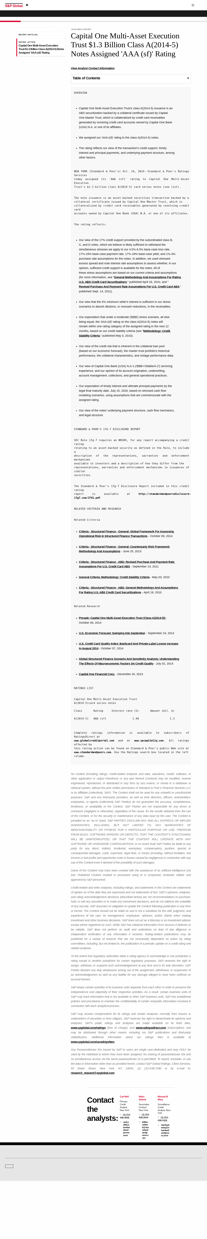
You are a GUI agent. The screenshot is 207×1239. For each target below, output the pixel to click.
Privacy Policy (114, 1221)
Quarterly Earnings (64, 1202)
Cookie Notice (99, 1221)
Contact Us (181, 5)
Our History (10, 1198)
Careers (160, 1193)
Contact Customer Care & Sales (120, 1193)
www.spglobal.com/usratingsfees (92, 1041)
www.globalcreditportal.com (94, 740)
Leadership (162, 1202)
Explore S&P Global (41, 5)
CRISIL (109, 1172)
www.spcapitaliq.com (148, 740)
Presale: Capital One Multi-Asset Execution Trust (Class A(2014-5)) (122, 618)
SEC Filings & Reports (65, 1207)
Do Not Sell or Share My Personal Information (163, 1221)
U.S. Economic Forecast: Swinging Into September (112, 633)
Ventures (9, 1202)
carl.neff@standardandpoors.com (126, 1128)
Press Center (11, 1207)
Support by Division (114, 1198)
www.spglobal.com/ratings (88, 1027)
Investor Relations (63, 1193)
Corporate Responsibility (167, 1198)
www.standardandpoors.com (92, 752)
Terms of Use (84, 1221)
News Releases (63, 1198)
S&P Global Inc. (16, 1181)
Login (198, 5)
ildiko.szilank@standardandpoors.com (145, 1130)
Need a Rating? (191, 15)
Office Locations (113, 1207)
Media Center (62, 1172)
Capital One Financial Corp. (97, 674)
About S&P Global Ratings (16, 1172)
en (166, 5)
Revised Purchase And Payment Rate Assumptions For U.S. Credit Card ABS (129, 286)
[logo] (14, 5)
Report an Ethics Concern (117, 1202)
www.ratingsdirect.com (151, 1027)
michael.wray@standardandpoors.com (165, 1130)
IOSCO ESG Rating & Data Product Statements (177, 1207)
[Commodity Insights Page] (106, 1146)
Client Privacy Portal (132, 1221)
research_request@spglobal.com (92, 1073)
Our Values (10, 1193)
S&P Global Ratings (19, 1160)
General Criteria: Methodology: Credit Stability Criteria (114, 577)
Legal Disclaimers (68, 1221)
